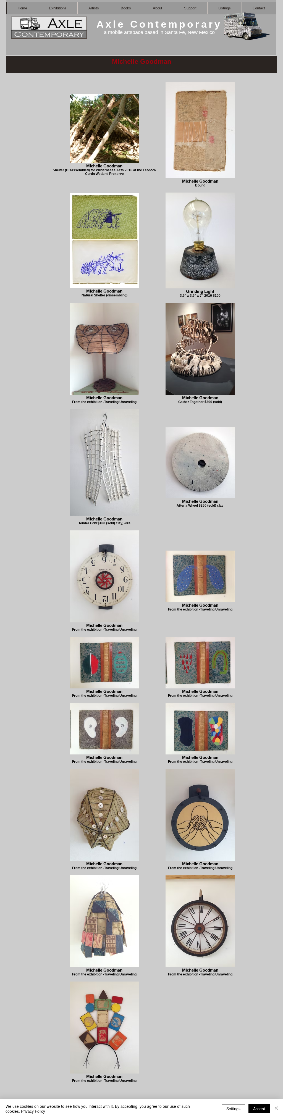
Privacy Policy (33, 1111)
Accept (259, 1108)
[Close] (276, 1109)
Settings (233, 1108)
